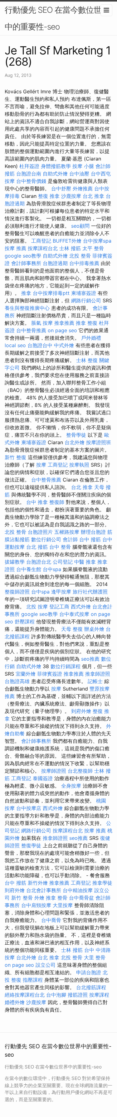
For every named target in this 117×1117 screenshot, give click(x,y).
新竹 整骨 (22, 898)
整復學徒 (31, 845)
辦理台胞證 (93, 532)
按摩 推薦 (15, 248)
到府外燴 (81, 711)
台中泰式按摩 (74, 614)
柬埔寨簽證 (83, 293)
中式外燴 (64, 345)
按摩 (41, 465)
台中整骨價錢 (31, 181)
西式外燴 (81, 606)
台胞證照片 (40, 532)
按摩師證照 (53, 771)
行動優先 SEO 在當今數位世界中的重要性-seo (57, 18)
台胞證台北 (38, 562)
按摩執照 (79, 465)
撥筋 (10, 173)
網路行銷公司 (86, 300)
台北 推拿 (93, 196)
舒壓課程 (25, 621)
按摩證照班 (98, 442)
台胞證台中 (39, 345)
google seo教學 (23, 256)
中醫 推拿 (85, 562)
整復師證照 (17, 592)
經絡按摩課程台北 (25, 995)
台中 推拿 (37, 502)
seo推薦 (90, 659)
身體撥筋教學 (56, 166)
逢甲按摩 (61, 592)
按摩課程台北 (43, 248)
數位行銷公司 (46, 539)
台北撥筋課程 (91, 987)
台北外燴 (75, 442)
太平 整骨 (93, 248)
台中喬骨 (51, 920)
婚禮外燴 (15, 1002)
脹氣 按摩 (42, 323)
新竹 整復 (15, 457)
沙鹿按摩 (71, 196)
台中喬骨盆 (81, 898)
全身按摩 (71, 786)
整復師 (56, 502)
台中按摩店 (28, 808)
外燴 (39, 898)
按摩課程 (99, 995)
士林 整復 (87, 360)
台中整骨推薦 (31, 330)
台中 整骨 (60, 547)
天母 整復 (72, 629)
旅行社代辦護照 (90, 592)
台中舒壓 (61, 188)
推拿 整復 (86, 323)
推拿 (26, 293)
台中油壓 (79, 173)
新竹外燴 (38, 883)
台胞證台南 (28, 173)
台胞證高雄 (17, 681)
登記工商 (59, 606)
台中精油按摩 (78, 890)
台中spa (52, 569)
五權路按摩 (66, 532)
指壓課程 (33, 980)
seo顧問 (80, 226)
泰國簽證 (43, 778)
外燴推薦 (83, 188)
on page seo (62, 330)
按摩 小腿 (83, 166)
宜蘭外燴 (26, 674)
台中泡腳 (56, 995)
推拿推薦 (64, 323)
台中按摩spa (97, 241)
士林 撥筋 (70, 248)
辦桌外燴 (94, 629)
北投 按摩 (37, 606)
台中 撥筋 (90, 539)
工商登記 (41, 241)
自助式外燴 (55, 173)
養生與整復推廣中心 (27, 308)
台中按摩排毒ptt (51, 293)
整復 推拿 (49, 196)
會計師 (102, 166)
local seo (15, 345)
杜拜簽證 (29, 166)
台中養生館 (28, 569)
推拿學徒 (102, 883)
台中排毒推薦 (84, 263)
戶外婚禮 (91, 338)
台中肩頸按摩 (36, 905)
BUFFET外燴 (67, 241)
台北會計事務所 (43, 890)
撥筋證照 (78, 995)
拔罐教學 (15, 562)
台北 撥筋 (37, 547)
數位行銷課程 (65, 666)
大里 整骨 (94, 957)
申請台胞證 (88, 972)
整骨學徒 (76, 435)
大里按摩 (63, 905)
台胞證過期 (55, 263)
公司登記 (63, 562)
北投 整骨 (80, 256)
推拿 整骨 (56, 898)
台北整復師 (80, 771)
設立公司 (46, 965)
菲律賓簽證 (49, 674)
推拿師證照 (97, 674)
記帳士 (95, 681)
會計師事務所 (26, 263)
